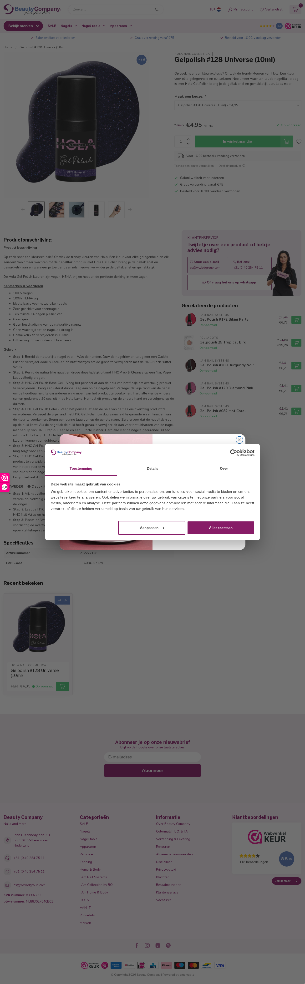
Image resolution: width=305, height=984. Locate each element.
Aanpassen (149, 528)
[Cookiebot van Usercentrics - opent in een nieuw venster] (233, 452)
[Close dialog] (239, 440)
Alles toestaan (221, 528)
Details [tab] (152, 468)
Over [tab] (224, 468)
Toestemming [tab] (81, 468)
